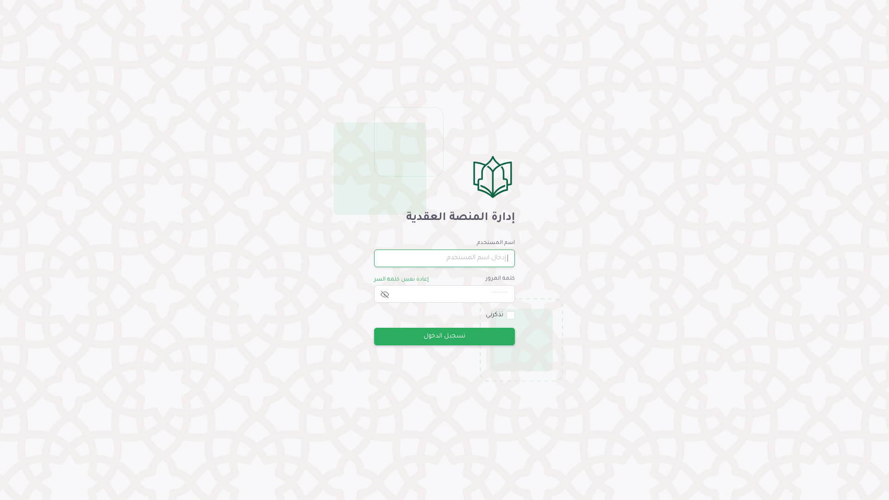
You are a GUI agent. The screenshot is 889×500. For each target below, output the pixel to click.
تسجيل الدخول (444, 335)
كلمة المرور (500, 279)
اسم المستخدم (496, 243)
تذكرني (494, 315)
